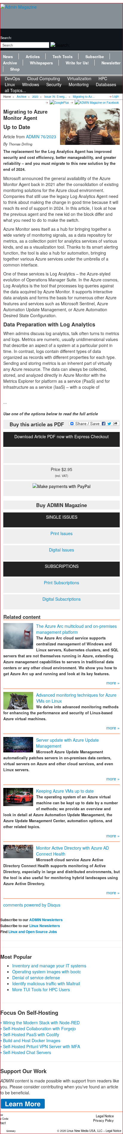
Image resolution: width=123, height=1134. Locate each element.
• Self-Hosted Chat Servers (25, 1052)
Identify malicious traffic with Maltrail (46, 983)
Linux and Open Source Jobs (32, 931)
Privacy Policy (103, 1120)
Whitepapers (41, 63)
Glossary (11, 1131)
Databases (106, 84)
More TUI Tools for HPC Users (41, 989)
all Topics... (15, 90)
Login (115, 96)
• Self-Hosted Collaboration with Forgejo (38, 1028)
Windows (30, 84)
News (8, 56)
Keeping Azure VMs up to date (65, 791)
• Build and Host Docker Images (30, 1040)
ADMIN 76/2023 (41, 137)
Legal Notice (105, 1115)
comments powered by (31, 905)
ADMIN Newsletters (46, 919)
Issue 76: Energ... (55, 96)
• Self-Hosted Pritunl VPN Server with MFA (40, 1046)
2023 (35, 96)
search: (6, 37)
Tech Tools (63, 56)
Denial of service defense (36, 977)
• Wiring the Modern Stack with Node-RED (40, 1022)
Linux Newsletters (44, 925)
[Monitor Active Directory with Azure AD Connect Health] (18, 851)
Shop (15, 69)
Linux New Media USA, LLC (84, 1131)
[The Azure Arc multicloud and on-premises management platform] (18, 635)
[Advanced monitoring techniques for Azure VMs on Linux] (18, 700)
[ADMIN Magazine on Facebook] (96, 102)
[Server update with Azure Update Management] (18, 744)
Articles (33, 56)
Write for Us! (77, 63)
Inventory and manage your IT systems (49, 966)
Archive (10, 63)
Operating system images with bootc (46, 972)
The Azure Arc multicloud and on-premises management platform (76, 629)
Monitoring (79, 84)
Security (53, 84)
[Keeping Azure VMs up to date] (18, 796)
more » (113, 683)
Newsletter (111, 63)
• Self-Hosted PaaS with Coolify (29, 1034)
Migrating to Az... (84, 96)
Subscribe (94, 56)
